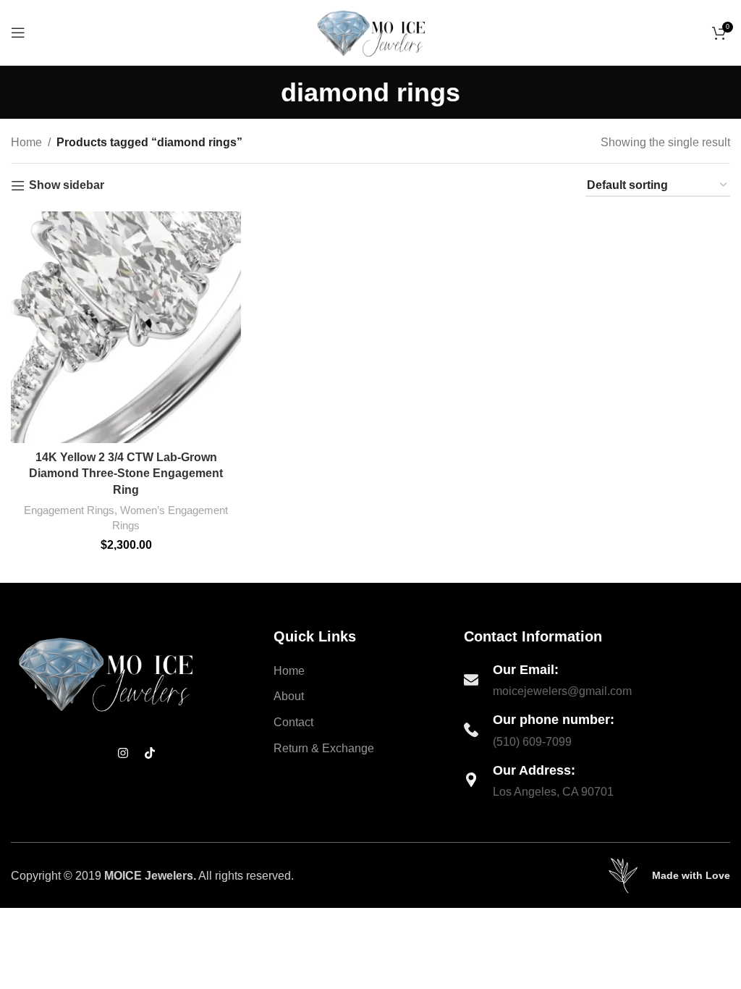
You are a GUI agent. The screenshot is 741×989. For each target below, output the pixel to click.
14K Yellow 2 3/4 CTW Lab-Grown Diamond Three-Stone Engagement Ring (126, 473)
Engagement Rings (69, 510)
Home (26, 142)
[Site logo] (370, 31)
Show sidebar (66, 185)
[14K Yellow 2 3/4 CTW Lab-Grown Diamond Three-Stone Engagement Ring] (126, 327)
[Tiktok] (149, 753)
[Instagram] (123, 753)
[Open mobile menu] (18, 32)
